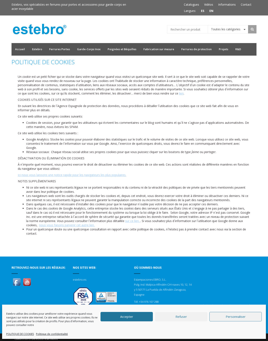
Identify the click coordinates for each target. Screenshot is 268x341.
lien (181, 93)
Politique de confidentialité (52, 334)
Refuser (181, 316)
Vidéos (208, 4)
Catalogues (191, 4)
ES (202, 11)
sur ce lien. (132, 221)
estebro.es (79, 279)
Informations (227, 4)
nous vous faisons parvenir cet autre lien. (67, 225)
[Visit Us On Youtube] (27, 282)
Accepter (126, 316)
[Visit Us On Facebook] (17, 282)
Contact (246, 4)
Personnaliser (236, 316)
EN (211, 11)
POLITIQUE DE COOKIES (20, 334)
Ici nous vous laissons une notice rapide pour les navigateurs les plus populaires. (72, 175)
